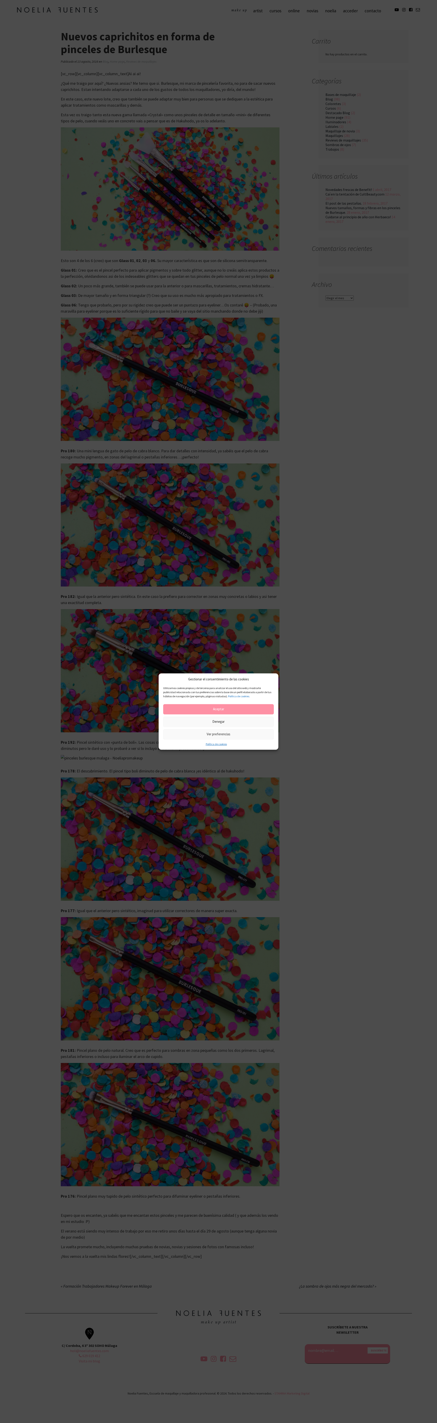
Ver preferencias (218, 734)
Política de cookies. (239, 696)
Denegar (218, 722)
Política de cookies (216, 744)
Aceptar (218, 709)
